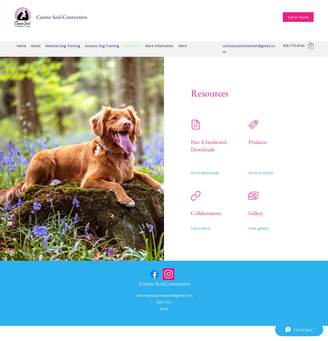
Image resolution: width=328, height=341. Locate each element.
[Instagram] (168, 274)
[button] (311, 45)
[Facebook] (154, 274)
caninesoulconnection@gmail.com (165, 295)
